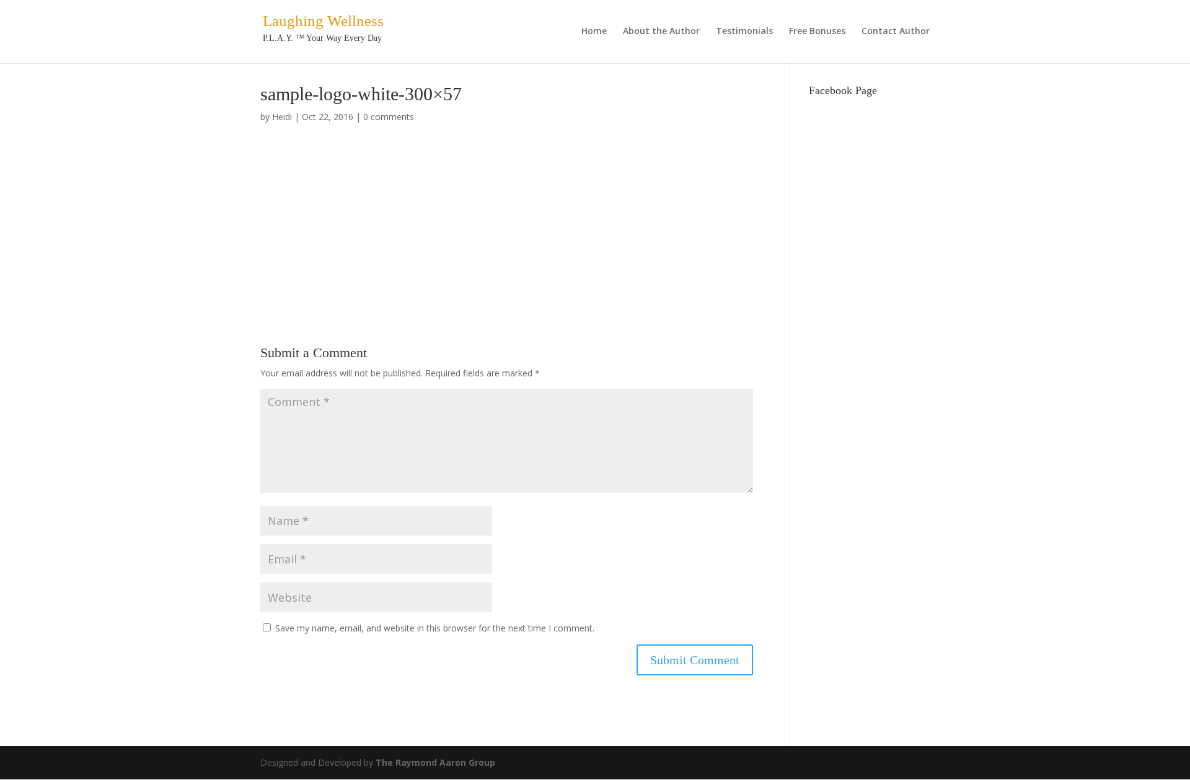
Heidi (282, 117)
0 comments (388, 117)
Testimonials (744, 32)
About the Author (661, 32)
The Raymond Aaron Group (435, 762)
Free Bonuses (817, 32)
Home (594, 32)
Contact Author (896, 32)
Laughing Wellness (323, 20)
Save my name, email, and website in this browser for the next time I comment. (434, 628)
